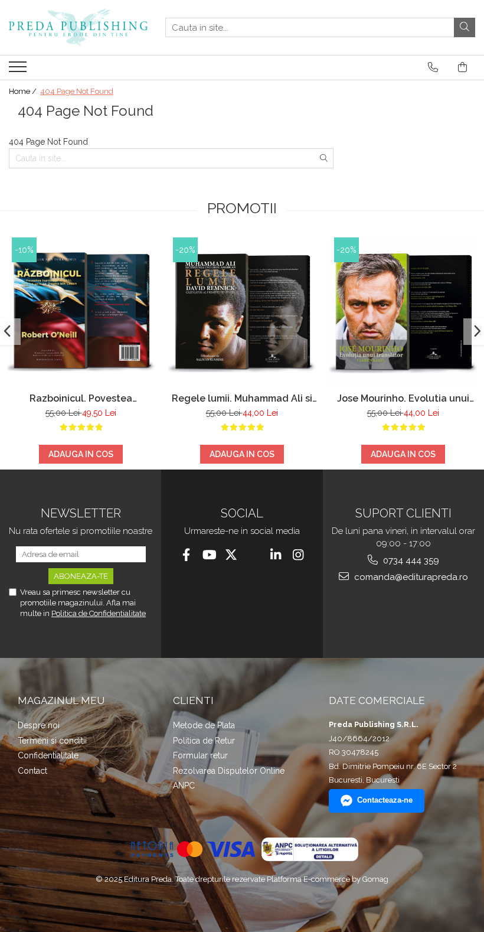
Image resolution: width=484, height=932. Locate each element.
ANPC (184, 785)
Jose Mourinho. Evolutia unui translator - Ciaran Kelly (403, 398)
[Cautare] (464, 27)
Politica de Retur (204, 740)
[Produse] (19, 70)
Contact (32, 770)
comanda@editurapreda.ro (410, 577)
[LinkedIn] (276, 555)
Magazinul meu (61, 700)
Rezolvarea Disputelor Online (228, 770)
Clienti (193, 700)
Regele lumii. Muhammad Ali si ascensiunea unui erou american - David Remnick (242, 398)
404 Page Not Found (76, 91)
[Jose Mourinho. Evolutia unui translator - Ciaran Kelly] (403, 312)
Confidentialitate (48, 755)
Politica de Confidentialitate (98, 613)
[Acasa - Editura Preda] (78, 27)
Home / (23, 91)
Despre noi (39, 725)
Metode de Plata (204, 725)
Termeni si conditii (52, 740)
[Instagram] (298, 555)
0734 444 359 (410, 560)
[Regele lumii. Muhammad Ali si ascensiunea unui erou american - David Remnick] (241, 312)
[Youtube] (208, 555)
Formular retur (200, 755)
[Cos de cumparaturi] (462, 67)
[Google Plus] (253, 555)
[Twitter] (231, 555)
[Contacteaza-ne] (433, 67)
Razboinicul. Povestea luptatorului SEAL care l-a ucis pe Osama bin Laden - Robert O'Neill (80, 398)
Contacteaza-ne (385, 800)
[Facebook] (186, 555)
